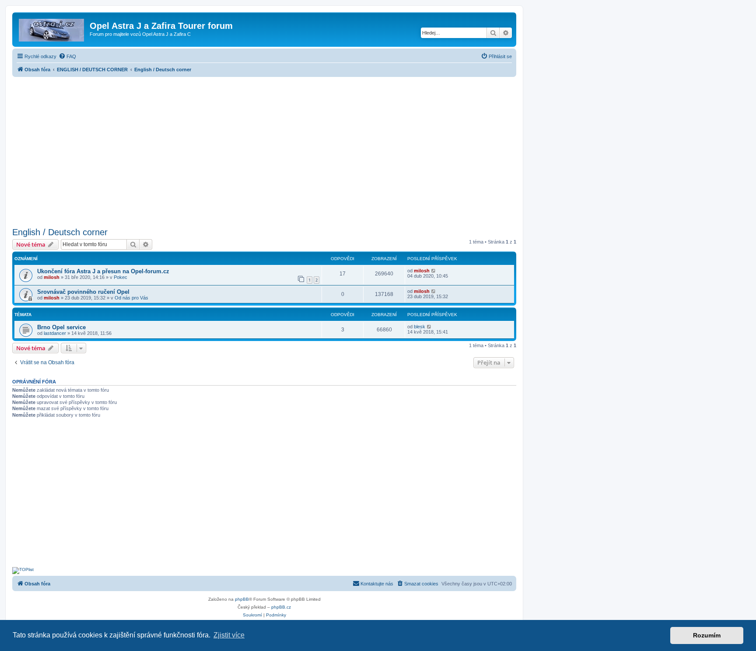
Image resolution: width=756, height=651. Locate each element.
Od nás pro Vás (131, 297)
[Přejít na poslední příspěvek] (434, 270)
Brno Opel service (61, 327)
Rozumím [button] (707, 635)
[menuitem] (67, 56)
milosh (52, 277)
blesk (419, 326)
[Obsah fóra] (52, 28)
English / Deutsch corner (60, 232)
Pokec (120, 277)
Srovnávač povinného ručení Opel (83, 292)
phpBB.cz (281, 607)
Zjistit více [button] (229, 635)
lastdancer (55, 333)
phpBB (242, 599)
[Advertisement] (264, 149)
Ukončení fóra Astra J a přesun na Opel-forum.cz (103, 271)
